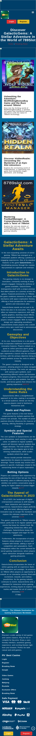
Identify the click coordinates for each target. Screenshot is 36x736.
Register (5, 663)
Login (4, 659)
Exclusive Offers (9, 690)
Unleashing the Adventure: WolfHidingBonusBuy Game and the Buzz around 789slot (16, 100)
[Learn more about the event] (18, 5)
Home (10, 44)
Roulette (5, 686)
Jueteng (5, 679)
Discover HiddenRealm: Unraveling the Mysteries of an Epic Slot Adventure (17, 161)
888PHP (26, 384)
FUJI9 (21, 517)
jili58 (22, 592)
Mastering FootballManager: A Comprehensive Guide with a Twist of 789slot (16, 220)
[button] (33, 12)
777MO (18, 595)
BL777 (21, 488)
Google (5, 670)
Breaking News (21, 44)
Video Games (7, 675)
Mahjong (5, 682)
